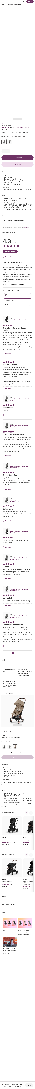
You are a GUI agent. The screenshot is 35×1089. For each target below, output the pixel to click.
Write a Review (24, 127)
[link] (4, 141)
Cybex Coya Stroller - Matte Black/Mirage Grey (20, 399)
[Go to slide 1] (14, 119)
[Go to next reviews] (25, 653)
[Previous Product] (26, 813)
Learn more (26, 227)
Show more (3, 784)
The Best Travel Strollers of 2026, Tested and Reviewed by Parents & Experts (25, 672)
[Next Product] (31, 813)
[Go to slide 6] (19, 119)
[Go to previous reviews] (9, 653)
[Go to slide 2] (15, 119)
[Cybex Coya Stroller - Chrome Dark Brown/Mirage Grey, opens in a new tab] (6, 425)
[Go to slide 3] (16, 119)
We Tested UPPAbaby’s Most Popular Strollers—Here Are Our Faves (9, 683)
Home (2, 4)
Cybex (3, 123)
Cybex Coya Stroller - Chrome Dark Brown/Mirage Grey (19, 426)
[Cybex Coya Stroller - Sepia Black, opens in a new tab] (6, 319)
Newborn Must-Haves (11, 4)
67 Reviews (16, 127)
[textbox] (17, 223)
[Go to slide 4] (17, 119)
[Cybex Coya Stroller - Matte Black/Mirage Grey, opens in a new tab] (6, 398)
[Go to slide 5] (18, 119)
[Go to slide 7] (21, 119)
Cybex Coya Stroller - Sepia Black (19, 320)
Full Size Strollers (5, 7)
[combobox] (17, 295)
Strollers (20, 4)
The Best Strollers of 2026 (9, 670)
